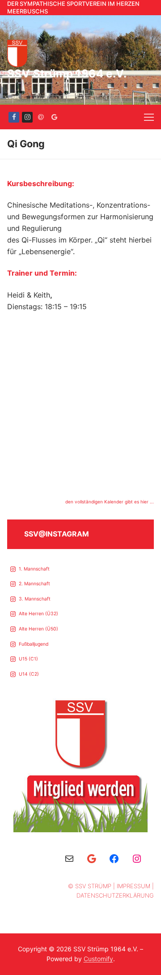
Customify (98, 958)
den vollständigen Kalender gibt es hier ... (109, 501)
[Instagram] (27, 117)
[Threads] (40, 117)
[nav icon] (149, 116)
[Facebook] (13, 117)
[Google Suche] (54, 117)
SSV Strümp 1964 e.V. (67, 73)
